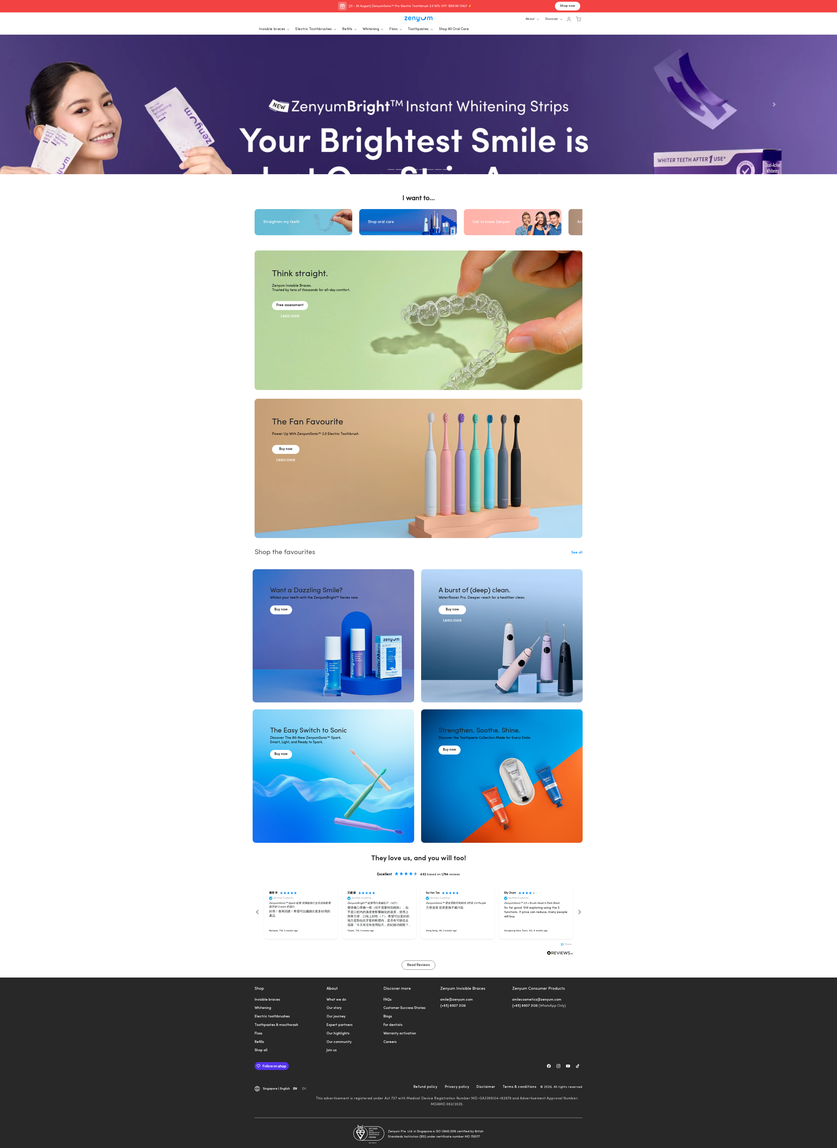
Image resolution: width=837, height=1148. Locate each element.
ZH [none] (304, 1088)
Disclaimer (485, 1087)
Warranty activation (399, 1033)
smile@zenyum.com (456, 1000)
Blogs (387, 1016)
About (332, 989)
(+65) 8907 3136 (453, 1006)
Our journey (336, 1016)
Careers (389, 1042)
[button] (273, 29)
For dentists (392, 1025)
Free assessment (290, 305)
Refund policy (425, 1087)
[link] (281, 618)
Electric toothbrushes (272, 1016)
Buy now (286, 449)
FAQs (387, 1000)
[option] (303, 1089)
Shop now (567, 6)
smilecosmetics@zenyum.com (536, 1000)
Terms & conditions (519, 1087)
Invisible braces (272, 29)
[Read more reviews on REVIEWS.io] (560, 953)
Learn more (290, 316)
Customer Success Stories (404, 1008)
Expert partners (339, 1025)
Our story (334, 1008)
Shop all (261, 1050)
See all (576, 552)
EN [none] (295, 1088)
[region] (418, 912)
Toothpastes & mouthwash (276, 1025)
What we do (336, 1000)
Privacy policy (457, 1087)
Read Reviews (418, 965)
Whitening (371, 29)
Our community (339, 1042)
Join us (332, 1050)
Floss (393, 29)
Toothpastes (418, 29)
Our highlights (338, 1033)
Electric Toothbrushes (313, 29)
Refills (347, 29)
